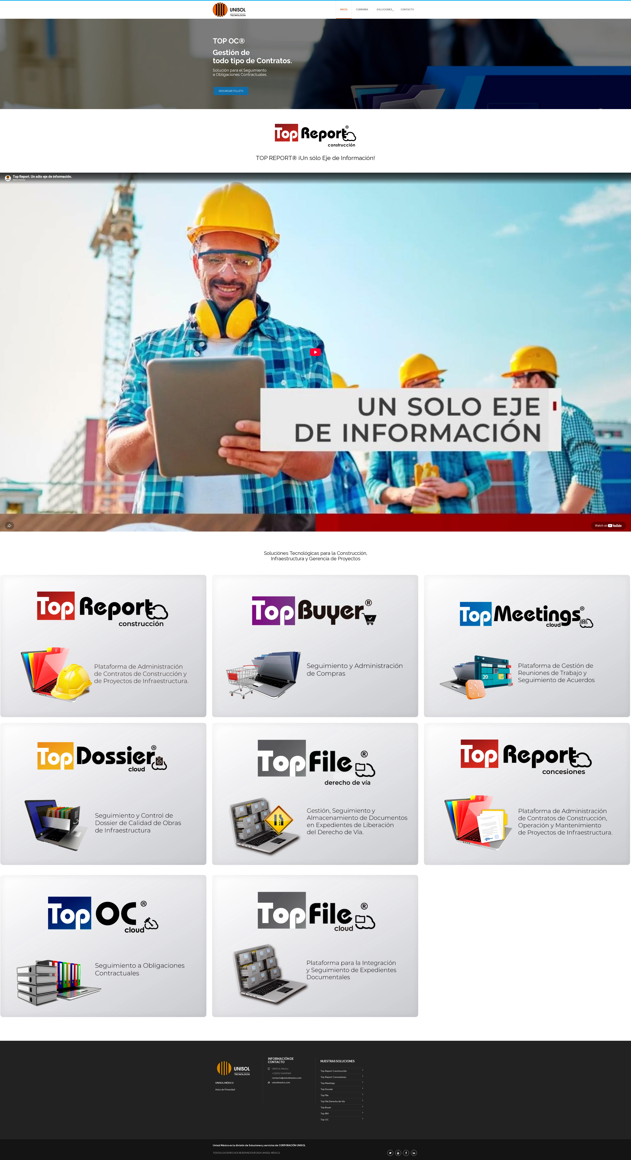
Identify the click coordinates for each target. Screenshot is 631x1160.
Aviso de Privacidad (225, 1089)
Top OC (324, 1119)
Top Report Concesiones (333, 1077)
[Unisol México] (229, 10)
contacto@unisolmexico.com (286, 1077)
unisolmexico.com (281, 1082)
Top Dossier (326, 1089)
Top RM (324, 1113)
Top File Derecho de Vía (332, 1101)
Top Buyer (325, 1107)
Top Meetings (327, 1083)
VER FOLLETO (226, 86)
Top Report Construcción (333, 1070)
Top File (324, 1095)
